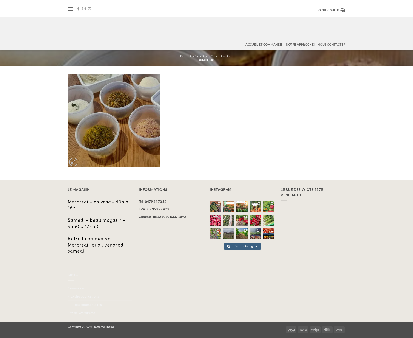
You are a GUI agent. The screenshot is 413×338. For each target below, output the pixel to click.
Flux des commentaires (85, 304)
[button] (71, 9)
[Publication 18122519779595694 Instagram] (228, 206)
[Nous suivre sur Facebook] (78, 9)
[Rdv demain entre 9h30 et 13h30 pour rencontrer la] (228, 220)
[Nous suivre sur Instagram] (84, 9)
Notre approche (300, 44)
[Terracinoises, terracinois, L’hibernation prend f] (242, 233)
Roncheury (206, 60)
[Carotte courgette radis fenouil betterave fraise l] (255, 206)
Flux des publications (83, 296)
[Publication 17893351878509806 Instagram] (242, 206)
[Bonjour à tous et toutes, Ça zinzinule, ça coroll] (255, 220)
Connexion (76, 288)
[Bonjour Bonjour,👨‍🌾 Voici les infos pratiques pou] (228, 233)
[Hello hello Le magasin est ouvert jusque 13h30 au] (215, 220)
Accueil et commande (263, 44)
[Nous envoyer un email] (89, 9)
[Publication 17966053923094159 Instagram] (268, 206)
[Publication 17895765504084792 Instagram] (268, 220)
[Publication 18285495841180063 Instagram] (255, 233)
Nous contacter (331, 44)
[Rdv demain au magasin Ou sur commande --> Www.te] (242, 220)
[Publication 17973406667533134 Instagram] (268, 233)
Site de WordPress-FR (84, 313)
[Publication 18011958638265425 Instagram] (215, 233)
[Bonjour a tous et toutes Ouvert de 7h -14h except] (215, 206)
